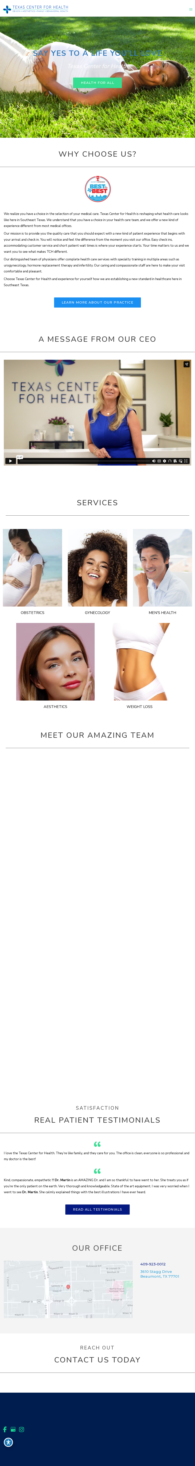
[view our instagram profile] (21, 1429)
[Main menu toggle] (191, 9)
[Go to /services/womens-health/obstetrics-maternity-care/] (32, 568)
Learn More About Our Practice (97, 302)
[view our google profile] (13, 1429)
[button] (97, 83)
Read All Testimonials (97, 1209)
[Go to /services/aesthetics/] (55, 662)
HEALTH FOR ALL (97, 83)
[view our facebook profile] (5, 1429)
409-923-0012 (153, 1264)
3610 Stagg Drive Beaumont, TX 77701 (159, 1274)
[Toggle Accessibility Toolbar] (8, 1442)
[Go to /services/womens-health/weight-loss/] (139, 662)
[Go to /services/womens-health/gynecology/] (97, 568)
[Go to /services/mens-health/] (162, 568)
